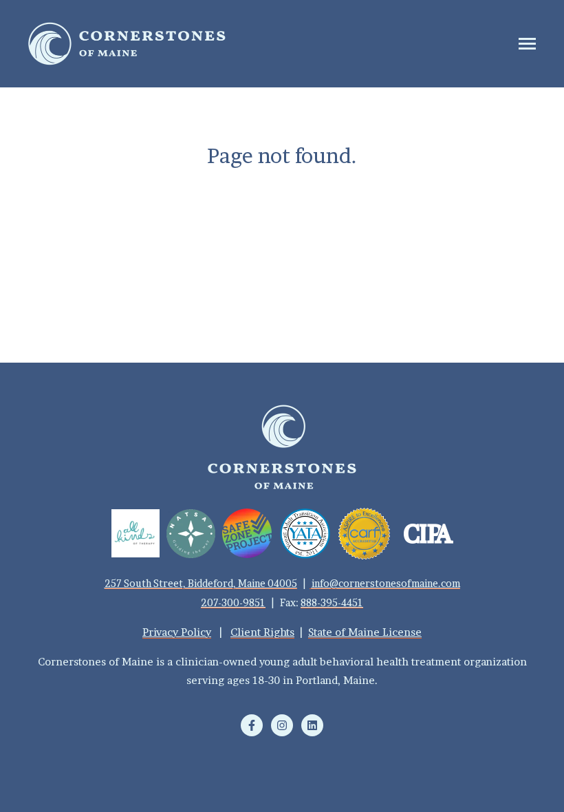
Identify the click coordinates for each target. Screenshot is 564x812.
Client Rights (262, 632)
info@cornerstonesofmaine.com (386, 583)
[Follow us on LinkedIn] (312, 725)
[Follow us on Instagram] (282, 725)
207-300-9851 (233, 602)
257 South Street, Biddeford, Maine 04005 (201, 583)
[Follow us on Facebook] (252, 725)
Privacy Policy (176, 632)
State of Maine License (365, 632)
